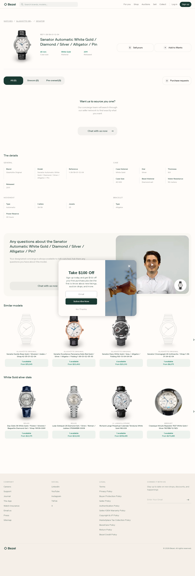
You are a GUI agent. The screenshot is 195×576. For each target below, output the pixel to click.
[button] (81, 273)
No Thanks (81, 309)
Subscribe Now (81, 301)
